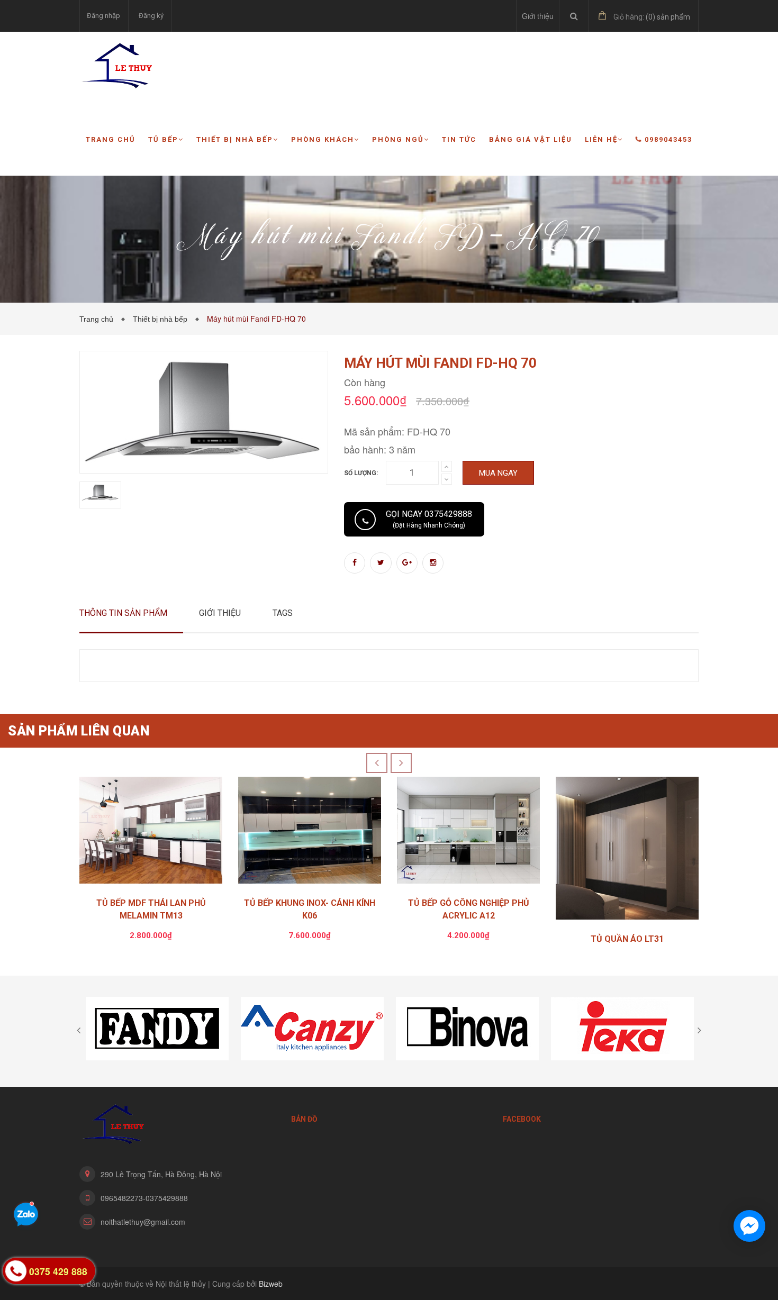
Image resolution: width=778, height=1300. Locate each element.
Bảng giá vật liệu (530, 139)
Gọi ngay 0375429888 (429, 519)
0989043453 (668, 139)
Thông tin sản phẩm (123, 613)
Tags (283, 613)
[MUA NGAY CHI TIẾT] (150, 833)
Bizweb (271, 1283)
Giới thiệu (538, 16)
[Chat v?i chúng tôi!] (749, 1226)
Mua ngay (498, 473)
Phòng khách (322, 139)
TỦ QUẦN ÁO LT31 (627, 939)
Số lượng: (361, 473)
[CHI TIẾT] (627, 851)
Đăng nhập (103, 16)
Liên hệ (601, 139)
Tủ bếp (163, 139)
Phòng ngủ (398, 139)
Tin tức (459, 139)
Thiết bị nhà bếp (234, 139)
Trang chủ (110, 139)
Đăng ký (151, 16)
